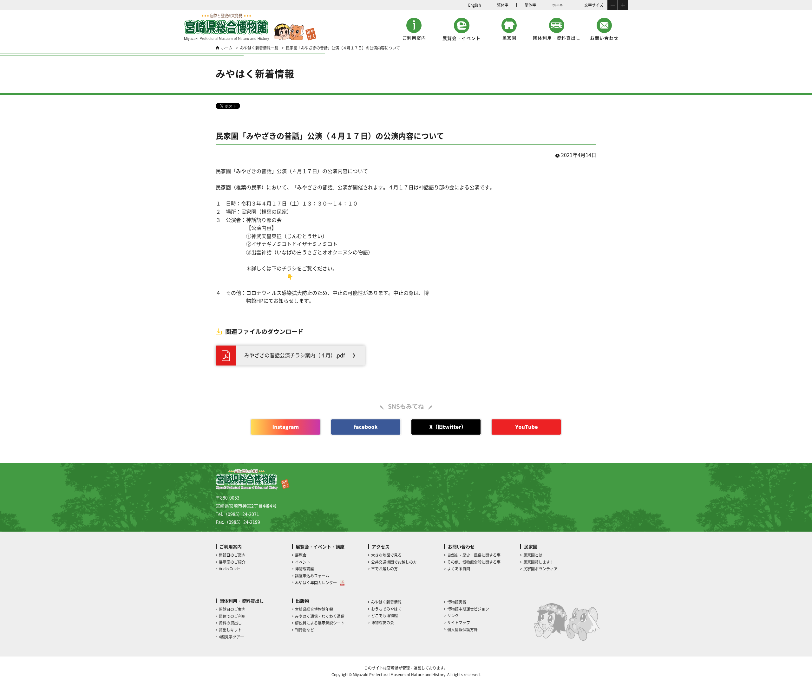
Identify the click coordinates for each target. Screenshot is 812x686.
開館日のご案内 (232, 555)
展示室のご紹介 (232, 562)
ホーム (226, 47)
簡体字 (530, 5)
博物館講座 (304, 568)
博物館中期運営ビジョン (468, 609)
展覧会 (300, 555)
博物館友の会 (382, 622)
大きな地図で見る (386, 555)
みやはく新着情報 (386, 602)
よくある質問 (458, 568)
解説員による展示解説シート (319, 622)
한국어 (558, 5)
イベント (302, 562)
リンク (453, 615)
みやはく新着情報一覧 (259, 47)
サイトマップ (458, 622)
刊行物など (304, 629)
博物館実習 (456, 602)
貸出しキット (230, 629)
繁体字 (502, 5)
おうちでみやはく (386, 609)
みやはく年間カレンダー (316, 582)
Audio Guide (229, 568)
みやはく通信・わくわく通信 (319, 616)
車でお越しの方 (384, 568)
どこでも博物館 (384, 615)
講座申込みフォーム (312, 575)
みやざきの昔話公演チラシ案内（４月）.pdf (294, 355)
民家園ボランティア (540, 568)
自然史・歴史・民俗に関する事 (474, 555)
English (474, 5)
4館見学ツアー (231, 636)
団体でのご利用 (232, 616)
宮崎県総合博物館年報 (314, 609)
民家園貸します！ (538, 562)
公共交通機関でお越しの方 (394, 562)
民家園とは (532, 555)
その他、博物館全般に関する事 (474, 562)
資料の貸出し (230, 622)
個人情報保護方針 (462, 629)
